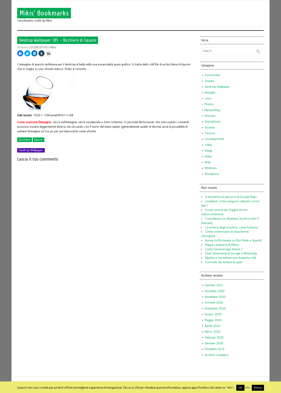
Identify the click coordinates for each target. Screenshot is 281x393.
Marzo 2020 (212, 331)
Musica (209, 104)
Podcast (210, 116)
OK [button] (240, 387)
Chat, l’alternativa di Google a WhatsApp (231, 253)
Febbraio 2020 (214, 337)
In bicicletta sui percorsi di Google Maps (231, 197)
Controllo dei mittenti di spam (223, 262)
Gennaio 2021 (214, 285)
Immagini (210, 92)
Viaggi (208, 150)
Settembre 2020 (215, 308)
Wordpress (212, 174)
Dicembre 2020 (214, 291)
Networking (212, 110)
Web (208, 162)
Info (247, 387)
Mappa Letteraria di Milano (222, 245)
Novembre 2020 (215, 297)
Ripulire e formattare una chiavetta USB (230, 258)
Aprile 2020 (212, 326)
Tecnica (210, 133)
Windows (211, 168)
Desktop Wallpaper (31, 150)
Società (209, 127)
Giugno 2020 (213, 314)
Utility (208, 145)
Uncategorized (214, 139)
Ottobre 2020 (214, 302)
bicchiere (24, 139)
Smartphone (212, 121)
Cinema (209, 81)
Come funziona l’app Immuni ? (224, 249)
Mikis (53, 47)
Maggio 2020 (213, 320)
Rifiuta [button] (258, 387)
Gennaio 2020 (214, 343)
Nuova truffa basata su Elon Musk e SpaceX (233, 240)
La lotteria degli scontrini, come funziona (231, 227)
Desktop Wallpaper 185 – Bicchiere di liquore (57, 40)
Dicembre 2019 (214, 349)
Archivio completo (217, 355)
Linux (208, 98)
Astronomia (212, 75)
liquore (38, 139)
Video (208, 156)
